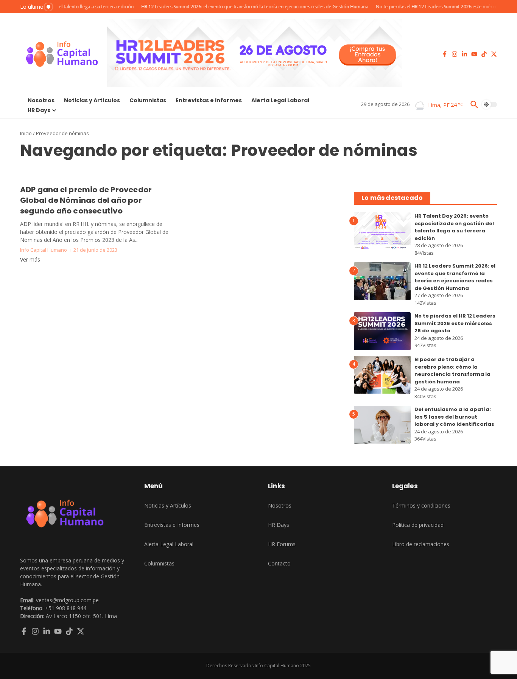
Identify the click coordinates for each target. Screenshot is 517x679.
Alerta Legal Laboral (280, 100)
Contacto (279, 563)
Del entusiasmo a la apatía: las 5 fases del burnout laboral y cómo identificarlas (454, 417)
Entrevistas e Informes (209, 100)
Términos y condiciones (421, 505)
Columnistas (147, 100)
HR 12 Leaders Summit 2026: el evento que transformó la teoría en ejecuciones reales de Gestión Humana (454, 277)
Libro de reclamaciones (420, 544)
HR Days (39, 110)
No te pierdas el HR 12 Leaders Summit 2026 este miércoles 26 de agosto (454, 323)
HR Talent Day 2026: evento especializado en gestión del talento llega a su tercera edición (454, 227)
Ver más (30, 259)
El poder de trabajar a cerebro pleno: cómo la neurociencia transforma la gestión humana (452, 370)
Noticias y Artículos (92, 100)
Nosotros (41, 100)
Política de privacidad (418, 524)
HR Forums (282, 544)
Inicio (26, 133)
